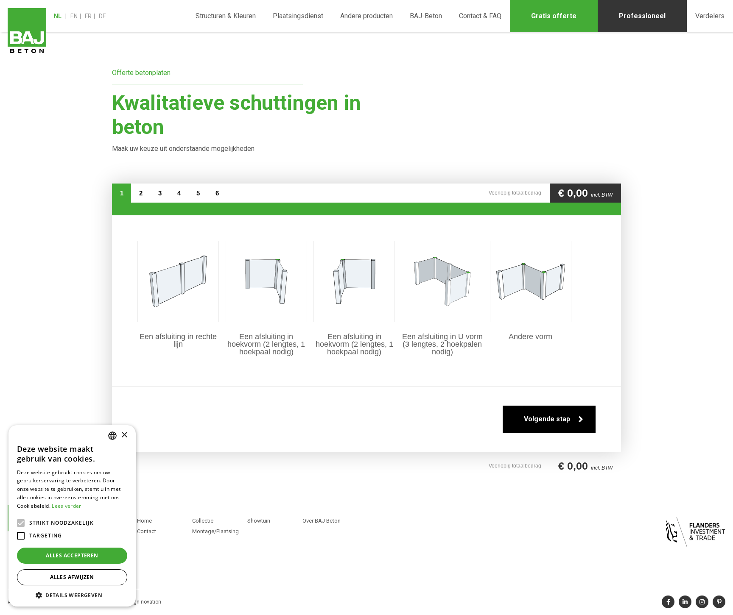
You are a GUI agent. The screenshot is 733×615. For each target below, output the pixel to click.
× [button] (124, 435)
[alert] (72, 516)
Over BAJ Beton (321, 521)
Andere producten (366, 16)
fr (88, 16)
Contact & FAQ (480, 16)
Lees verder (66, 505)
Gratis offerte (553, 16)
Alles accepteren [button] (72, 555)
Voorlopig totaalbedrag (515, 193)
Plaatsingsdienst (298, 16)
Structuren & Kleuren (226, 16)
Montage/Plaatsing (215, 531)
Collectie (202, 521)
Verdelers (710, 16)
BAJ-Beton (426, 16)
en (74, 16)
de (102, 16)
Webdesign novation (137, 602)
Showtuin (258, 521)
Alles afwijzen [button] (72, 577)
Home (144, 521)
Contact (146, 531)
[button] (72, 594)
